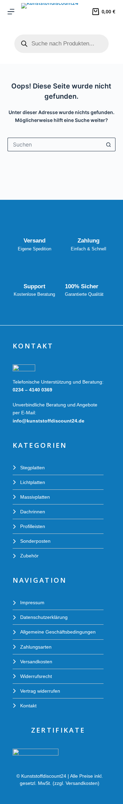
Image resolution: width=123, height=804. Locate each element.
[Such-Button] (108, 144)
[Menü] (11, 11)
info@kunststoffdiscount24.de (48, 421)
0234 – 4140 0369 (32, 389)
